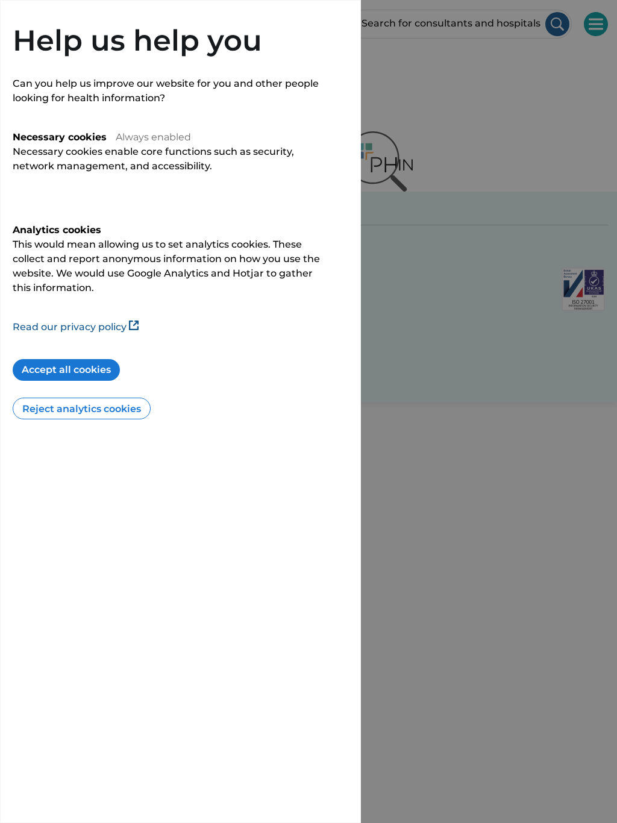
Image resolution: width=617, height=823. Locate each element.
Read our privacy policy (70, 327)
